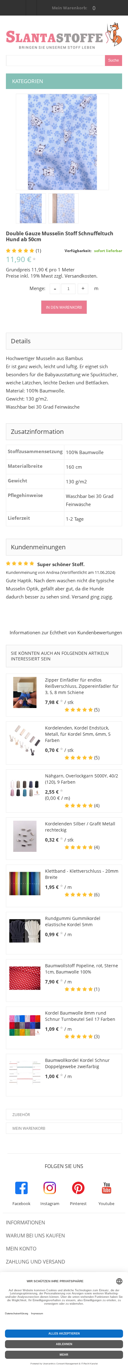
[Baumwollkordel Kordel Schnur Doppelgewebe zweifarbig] (24, 1072)
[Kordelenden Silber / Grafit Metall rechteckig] (24, 836)
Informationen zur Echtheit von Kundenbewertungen (66, 632)
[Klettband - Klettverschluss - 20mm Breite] (24, 883)
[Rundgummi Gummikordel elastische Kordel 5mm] (24, 930)
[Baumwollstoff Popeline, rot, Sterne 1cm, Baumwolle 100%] (24, 978)
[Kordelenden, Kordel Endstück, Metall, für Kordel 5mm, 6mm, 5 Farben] (24, 740)
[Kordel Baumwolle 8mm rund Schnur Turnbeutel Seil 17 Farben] (24, 1025)
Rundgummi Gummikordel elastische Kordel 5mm (72, 921)
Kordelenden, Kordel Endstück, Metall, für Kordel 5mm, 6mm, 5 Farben (78, 734)
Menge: (37, 288)
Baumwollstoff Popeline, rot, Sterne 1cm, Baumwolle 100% (81, 969)
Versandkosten (80, 276)
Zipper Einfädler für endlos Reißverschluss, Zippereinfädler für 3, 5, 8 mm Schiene (82, 686)
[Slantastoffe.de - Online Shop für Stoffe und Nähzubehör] (64, 35)
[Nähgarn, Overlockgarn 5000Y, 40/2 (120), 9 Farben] (24, 788)
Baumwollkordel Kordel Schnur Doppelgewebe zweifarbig (77, 1063)
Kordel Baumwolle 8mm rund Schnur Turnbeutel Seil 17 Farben (80, 1016)
